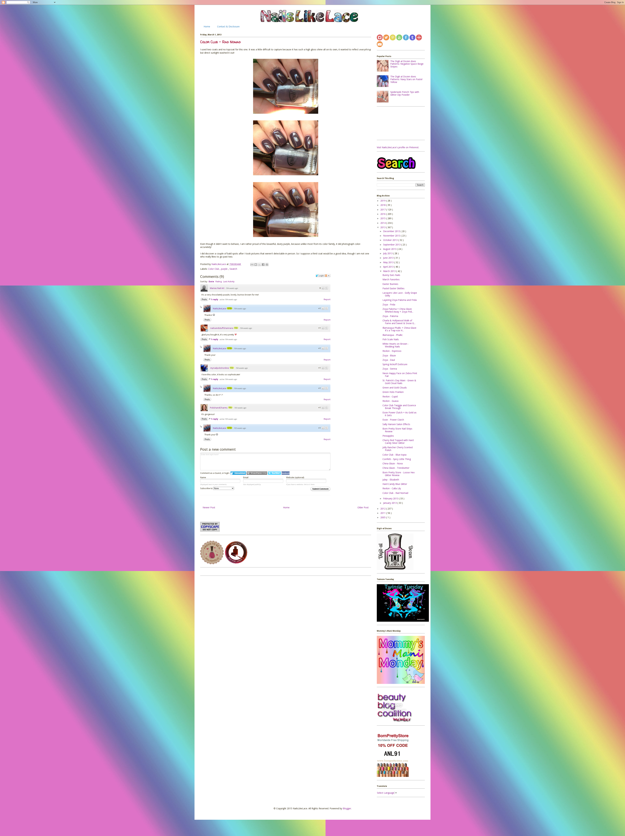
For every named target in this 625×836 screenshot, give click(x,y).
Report (327, 299)
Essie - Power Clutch (393, 419)
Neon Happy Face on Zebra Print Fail (399, 375)
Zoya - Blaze (389, 355)
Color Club (214, 268)
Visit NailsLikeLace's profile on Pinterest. (398, 147)
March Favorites (391, 279)
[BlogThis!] (255, 264)
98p (230, 407)
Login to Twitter (274, 473)
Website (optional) (295, 477)
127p (229, 308)
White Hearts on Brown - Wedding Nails (395, 345)
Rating (218, 281)
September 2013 (392, 244)
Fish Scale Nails (390, 339)
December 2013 (392, 231)
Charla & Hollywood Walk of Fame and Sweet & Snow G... (398, 322)
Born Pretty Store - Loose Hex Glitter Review (398, 474)
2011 (383, 512)
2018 (383, 205)
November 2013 (392, 235)
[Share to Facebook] (263, 264)
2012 (383, 508)
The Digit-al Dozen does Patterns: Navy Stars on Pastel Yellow (406, 79)
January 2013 (390, 502)
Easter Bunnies (390, 284)
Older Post (363, 507)
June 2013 (388, 257)
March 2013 (389, 271)
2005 (383, 517)
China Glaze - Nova (392, 463)
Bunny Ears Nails (391, 275)
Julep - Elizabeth (390, 479)
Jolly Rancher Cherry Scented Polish (397, 449)
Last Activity (229, 281)
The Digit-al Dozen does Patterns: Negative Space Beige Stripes (407, 64)
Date (211, 281)
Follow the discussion (327, 275)
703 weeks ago (240, 408)
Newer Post (209, 507)
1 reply (215, 299)
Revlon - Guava (390, 400)
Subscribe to (206, 488)
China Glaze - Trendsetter (395, 467)
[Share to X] (259, 264)
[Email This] (252, 264)
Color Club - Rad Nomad (395, 492)
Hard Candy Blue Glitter (394, 484)
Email (245, 477)
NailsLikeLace (219, 264)
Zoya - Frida (388, 304)
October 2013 (390, 240)
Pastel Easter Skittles (393, 288)
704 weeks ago (232, 288)
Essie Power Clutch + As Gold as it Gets (399, 414)
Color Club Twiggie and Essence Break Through (399, 407)
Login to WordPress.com (257, 473)
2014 (383, 222)
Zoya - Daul (388, 359)
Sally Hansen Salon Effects (396, 424)
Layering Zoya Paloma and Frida (399, 299)
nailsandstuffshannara (221, 328)
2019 (383, 200)
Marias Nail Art (217, 288)
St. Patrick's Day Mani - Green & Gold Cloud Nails (399, 382)
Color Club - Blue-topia (394, 454)
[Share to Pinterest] (267, 264)
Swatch (233, 268)
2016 (383, 213)
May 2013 (388, 262)
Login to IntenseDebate (238, 473)
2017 (383, 209)
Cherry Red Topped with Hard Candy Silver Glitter (398, 441)
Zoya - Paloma (390, 316)
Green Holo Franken (393, 391)
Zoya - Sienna (389, 368)
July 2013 (388, 253)
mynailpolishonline (219, 367)
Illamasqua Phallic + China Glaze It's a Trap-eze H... (399, 329)
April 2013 (388, 266)
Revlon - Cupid (390, 396)
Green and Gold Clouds (394, 387)
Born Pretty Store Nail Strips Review (397, 430)
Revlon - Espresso (391, 350)
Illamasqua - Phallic (392, 334)
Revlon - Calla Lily (391, 488)
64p (236, 328)
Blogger (347, 808)
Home (207, 26)
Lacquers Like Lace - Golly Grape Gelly (399, 294)
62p (231, 368)
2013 (383, 227)
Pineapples (388, 435)
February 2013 (391, 498)
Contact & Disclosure (228, 26)
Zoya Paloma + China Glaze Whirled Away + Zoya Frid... (397, 310)
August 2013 (390, 248)
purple (224, 268)
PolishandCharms (219, 407)
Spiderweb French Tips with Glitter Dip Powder (404, 93)
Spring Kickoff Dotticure (394, 364)
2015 (383, 218)
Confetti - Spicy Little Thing (396, 459)
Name (203, 477)
